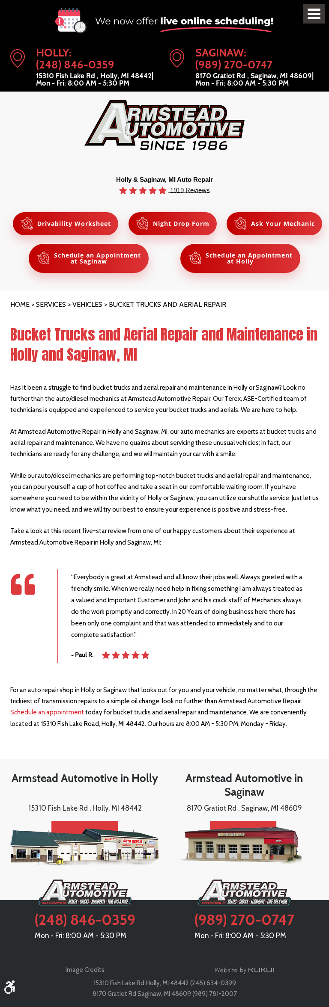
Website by (244, 970)
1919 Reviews (189, 190)
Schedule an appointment (47, 712)
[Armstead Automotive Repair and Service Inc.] (164, 125)
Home (20, 304)
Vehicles (87, 304)
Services (51, 304)
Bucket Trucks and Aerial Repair (167, 304)
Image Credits (85, 970)
